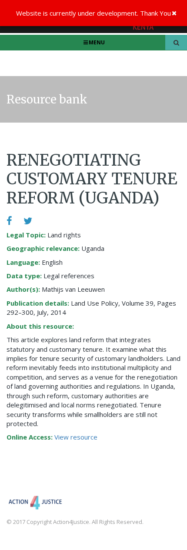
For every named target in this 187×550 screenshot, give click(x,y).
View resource (75, 437)
